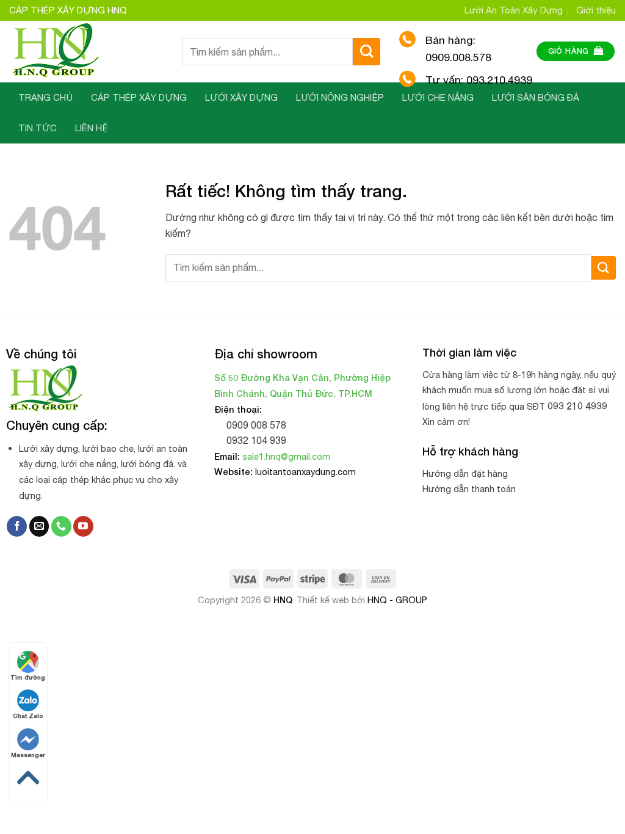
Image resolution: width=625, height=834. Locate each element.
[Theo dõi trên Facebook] (17, 526)
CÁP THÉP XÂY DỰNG (139, 97)
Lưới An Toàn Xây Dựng (513, 10)
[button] (575, 52)
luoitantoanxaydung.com (305, 471)
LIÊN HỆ (91, 128)
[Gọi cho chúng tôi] (61, 526)
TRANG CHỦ (45, 97)
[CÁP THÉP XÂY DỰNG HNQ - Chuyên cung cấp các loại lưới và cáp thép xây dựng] (86, 51)
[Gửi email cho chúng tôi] (39, 526)
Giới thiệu (596, 10)
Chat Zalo (28, 715)
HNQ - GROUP (397, 600)
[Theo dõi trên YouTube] (83, 526)
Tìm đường (27, 677)
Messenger (28, 754)
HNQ (282, 600)
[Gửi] (366, 51)
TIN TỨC (37, 128)
